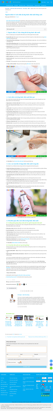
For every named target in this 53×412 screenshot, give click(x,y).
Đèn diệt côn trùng (22, 5)
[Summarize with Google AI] (22, 284)
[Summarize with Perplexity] (26, 284)
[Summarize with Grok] (24, 284)
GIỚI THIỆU (44, 2)
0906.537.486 (28, 377)
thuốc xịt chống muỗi (25, 238)
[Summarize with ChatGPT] (17, 284)
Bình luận (8, 345)
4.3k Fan (42, 387)
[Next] (45, 320)
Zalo (50, 388)
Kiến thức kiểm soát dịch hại (16, 8)
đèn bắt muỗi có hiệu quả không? (23, 275)
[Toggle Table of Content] (44, 29)
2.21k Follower (46, 387)
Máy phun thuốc (37, 5)
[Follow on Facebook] (18, 306)
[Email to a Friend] (25, 291)
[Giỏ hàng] (51, 2)
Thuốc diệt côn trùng (9, 5)
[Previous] (8, 320)
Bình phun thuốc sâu (30, 5)
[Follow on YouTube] (26, 306)
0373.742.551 (29, 381)
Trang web (36, 354)
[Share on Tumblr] (30, 291)
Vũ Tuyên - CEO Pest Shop (23, 294)
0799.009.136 (29, 385)
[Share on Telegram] (32, 291)
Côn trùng (25, 8)
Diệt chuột (16, 5)
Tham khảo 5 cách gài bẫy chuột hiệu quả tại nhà (16, 336)
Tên (7, 354)
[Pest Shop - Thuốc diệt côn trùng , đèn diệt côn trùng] (6, 2)
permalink (20, 334)
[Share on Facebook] (21, 291)
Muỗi (29, 8)
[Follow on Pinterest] (24, 306)
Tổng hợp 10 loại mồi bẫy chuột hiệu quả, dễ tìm (37, 336)
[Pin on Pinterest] (26, 291)
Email (21, 354)
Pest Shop (7, 8)
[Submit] (39, 2)
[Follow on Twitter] (22, 306)
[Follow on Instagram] (20, 306)
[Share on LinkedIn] (28, 291)
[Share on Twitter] (23, 291)
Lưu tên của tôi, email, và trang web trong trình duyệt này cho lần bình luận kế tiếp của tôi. (24, 359)
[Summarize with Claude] (20, 284)
